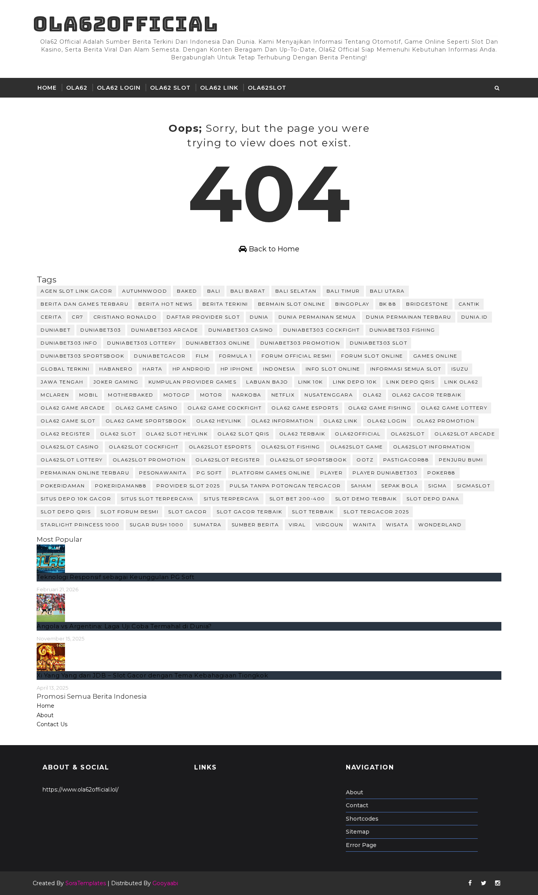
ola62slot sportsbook (308, 460)
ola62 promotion (446, 421)
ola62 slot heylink (177, 434)
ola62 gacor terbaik (427, 395)
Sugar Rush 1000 (157, 525)
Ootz (364, 460)
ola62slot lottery (72, 460)
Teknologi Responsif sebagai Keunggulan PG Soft (116, 577)
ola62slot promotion (149, 460)
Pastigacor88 (406, 460)
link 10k (310, 382)
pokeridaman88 (121, 486)
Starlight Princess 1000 (80, 525)
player (331, 473)
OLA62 (76, 87)
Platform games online (271, 473)
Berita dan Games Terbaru (84, 304)
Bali (214, 291)
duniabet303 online (218, 343)
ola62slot (267, 87)
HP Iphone (237, 369)
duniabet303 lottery (141, 343)
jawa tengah (62, 382)
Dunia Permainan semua (317, 317)
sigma (437, 486)
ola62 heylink (218, 421)
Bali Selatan (296, 291)
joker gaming (116, 382)
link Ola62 (461, 382)
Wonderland (440, 525)
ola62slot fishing (290, 447)
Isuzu (460, 369)
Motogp (176, 395)
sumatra (207, 525)
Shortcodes (362, 818)
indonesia (279, 369)
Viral (297, 525)
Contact (357, 805)
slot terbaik (313, 512)
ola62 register (65, 434)
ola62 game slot (68, 421)
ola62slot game (356, 447)
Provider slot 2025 (188, 486)
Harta (153, 369)
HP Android (192, 369)
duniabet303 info (69, 343)
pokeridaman (63, 486)
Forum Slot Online (372, 356)
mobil (88, 395)
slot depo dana (432, 499)
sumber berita (255, 525)
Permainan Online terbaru (85, 473)
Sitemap (357, 831)
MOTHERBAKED (131, 395)
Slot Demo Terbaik (366, 499)
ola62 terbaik (302, 434)
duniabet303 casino (240, 330)
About (45, 715)
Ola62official (125, 23)
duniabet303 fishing (402, 330)
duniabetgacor (160, 356)
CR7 (77, 317)
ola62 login (387, 421)
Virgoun (329, 525)
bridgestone (427, 304)
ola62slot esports (220, 447)
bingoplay (352, 304)
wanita (364, 525)
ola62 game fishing (379, 408)
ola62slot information (432, 447)
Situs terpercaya (232, 499)
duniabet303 (100, 330)
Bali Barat (247, 291)
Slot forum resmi (129, 512)
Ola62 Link (219, 87)
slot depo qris (66, 512)
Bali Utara (387, 291)
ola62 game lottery (454, 408)
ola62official (358, 434)
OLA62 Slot (170, 87)
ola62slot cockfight (144, 447)
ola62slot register (227, 460)
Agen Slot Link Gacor (76, 291)
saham (361, 486)
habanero (116, 369)
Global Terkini (65, 369)
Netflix (283, 395)
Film (202, 356)
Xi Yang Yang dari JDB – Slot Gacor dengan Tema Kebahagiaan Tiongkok (152, 675)
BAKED (187, 291)
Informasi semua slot (406, 369)
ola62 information (282, 421)
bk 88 (388, 304)
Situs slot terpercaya (157, 499)
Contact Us (52, 724)
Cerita (51, 317)
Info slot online (333, 369)
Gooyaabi (165, 883)
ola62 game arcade (73, 408)
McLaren (55, 395)
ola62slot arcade (464, 434)
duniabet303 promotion (300, 343)
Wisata (397, 525)
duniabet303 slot (378, 343)
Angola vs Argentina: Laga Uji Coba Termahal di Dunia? (124, 626)
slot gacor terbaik (249, 512)
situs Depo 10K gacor (76, 499)
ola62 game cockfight (224, 408)
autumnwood (144, 291)
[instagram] (497, 883)
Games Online (435, 356)
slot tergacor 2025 (376, 512)
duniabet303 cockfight (321, 330)
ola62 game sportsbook (146, 421)
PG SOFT (209, 473)
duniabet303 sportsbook (82, 356)
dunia (259, 317)
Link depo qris (410, 382)
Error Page (361, 845)
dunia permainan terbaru (408, 317)
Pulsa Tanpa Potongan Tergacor (285, 486)
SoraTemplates (85, 883)
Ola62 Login (119, 87)
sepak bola (399, 486)
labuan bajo (267, 382)
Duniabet (55, 330)
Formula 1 (235, 356)
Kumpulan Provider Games (192, 382)
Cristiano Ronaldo (125, 317)
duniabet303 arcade (165, 330)
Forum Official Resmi (296, 356)
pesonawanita (163, 473)
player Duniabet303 (384, 473)
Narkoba (247, 395)
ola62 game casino (146, 408)
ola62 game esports (304, 408)
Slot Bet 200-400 (297, 499)
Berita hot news (165, 304)
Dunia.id (474, 317)
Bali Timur (343, 291)
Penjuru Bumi (461, 460)
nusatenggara (328, 395)
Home (47, 87)
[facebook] (470, 883)
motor (211, 395)
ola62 (372, 395)
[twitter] (484, 883)
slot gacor (187, 512)
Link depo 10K (355, 382)
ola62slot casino (70, 447)
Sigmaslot (474, 486)
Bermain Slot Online (292, 304)
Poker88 (441, 473)
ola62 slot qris (243, 434)
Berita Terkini (225, 304)
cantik (469, 304)
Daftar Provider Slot (203, 317)
